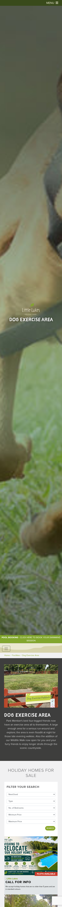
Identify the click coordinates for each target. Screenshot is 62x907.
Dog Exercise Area (30, 655)
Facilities (16, 655)
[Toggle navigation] (6, 649)
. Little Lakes (11, 878)
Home (7, 655)
